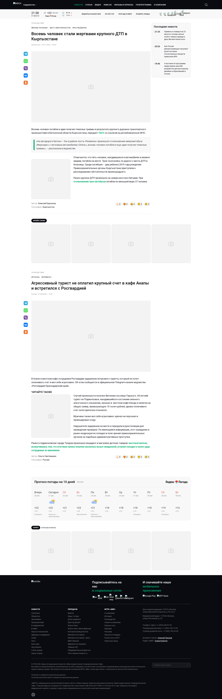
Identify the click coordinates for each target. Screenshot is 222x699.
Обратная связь (111, 641)
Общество (35, 616)
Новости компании (112, 622)
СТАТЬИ (88, 5)
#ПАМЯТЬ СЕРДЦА (143, 14)
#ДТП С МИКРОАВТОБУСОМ (60, 28)
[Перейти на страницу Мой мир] (112, 597)
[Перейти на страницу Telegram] (129, 597)
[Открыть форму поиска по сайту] (206, 4)
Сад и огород (36, 653)
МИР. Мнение (73, 641)
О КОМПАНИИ (160, 5)
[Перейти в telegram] (25, 54)
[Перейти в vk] (25, 76)
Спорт (33, 638)
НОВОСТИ (78, 5)
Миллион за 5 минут (76, 635)
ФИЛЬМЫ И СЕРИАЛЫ (123, 5)
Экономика (36, 619)
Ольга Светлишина (47, 456)
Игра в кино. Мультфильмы (79, 628)
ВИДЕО (98, 5)
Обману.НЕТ (73, 647)
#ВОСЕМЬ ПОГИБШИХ (39, 28)
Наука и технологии (39, 632)
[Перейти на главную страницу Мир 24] (17, 4)
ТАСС (101, 132)
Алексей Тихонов (165, 638)
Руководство (109, 619)
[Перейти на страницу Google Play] (149, 597)
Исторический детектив (78, 632)
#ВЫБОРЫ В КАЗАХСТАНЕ (91, 14)
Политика (35, 613)
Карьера (108, 628)
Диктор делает (74, 622)
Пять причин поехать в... (78, 653)
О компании (109, 613)
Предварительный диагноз (79, 650)
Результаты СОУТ (112, 638)
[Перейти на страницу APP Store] (162, 597)
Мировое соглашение (77, 644)
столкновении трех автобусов (89, 181)
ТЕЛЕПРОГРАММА (143, 5)
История (108, 616)
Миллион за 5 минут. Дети (79, 638)
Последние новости (165, 26)
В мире (34, 628)
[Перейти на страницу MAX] (100, 597)
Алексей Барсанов (47, 203)
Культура (35, 644)
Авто (33, 641)
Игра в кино (73, 625)
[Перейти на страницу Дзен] (117, 597)
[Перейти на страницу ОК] (106, 597)
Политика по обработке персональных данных (48, 675)
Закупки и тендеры (112, 635)
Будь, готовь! (73, 616)
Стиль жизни (36, 650)
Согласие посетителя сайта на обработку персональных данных (55, 677)
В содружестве (37, 625)
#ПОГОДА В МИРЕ (125, 14)
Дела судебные (74, 619)
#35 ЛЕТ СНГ (109, 14)
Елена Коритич (161, 641)
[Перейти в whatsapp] (25, 61)
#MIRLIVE (108, 5)
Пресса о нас (109, 625)
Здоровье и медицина (40, 635)
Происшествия (37, 622)
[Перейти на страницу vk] (95, 597)
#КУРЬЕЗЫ (35, 277)
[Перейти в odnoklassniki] (25, 83)
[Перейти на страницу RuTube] (123, 597)
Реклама (108, 632)
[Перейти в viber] (25, 68)
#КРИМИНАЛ (46, 277)
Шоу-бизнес (36, 647)
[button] (30, 4)
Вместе (71, 613)
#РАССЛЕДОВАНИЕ (79, 28)
